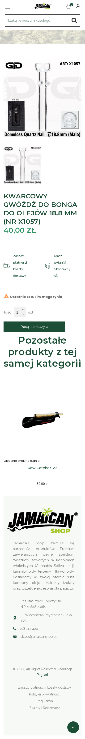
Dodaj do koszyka (34, 327)
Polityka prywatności (44, 694)
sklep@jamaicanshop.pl (39, 637)
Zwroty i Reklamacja (44, 708)
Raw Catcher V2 (42, 468)
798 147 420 (29, 629)
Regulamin (45, 701)
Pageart (42, 675)
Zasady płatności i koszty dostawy (44, 687)
